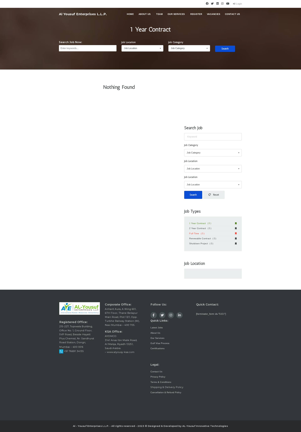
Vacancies (213, 14)
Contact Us (232, 14)
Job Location (128, 42)
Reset (216, 194)
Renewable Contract (203, 239)
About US (145, 14)
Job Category (175, 42)
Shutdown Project (201, 244)
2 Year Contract (200, 228)
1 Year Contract (200, 223)
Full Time (197, 233)
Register (196, 14)
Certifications (157, 348)
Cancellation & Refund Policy (165, 392)
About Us (155, 333)
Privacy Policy (157, 377)
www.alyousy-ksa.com (121, 352)
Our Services (176, 14)
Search (225, 48)
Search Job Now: (70, 42)
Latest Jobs (156, 328)
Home (130, 14)
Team (159, 14)
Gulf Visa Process (159, 343)
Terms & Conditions (160, 382)
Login (238, 4)
